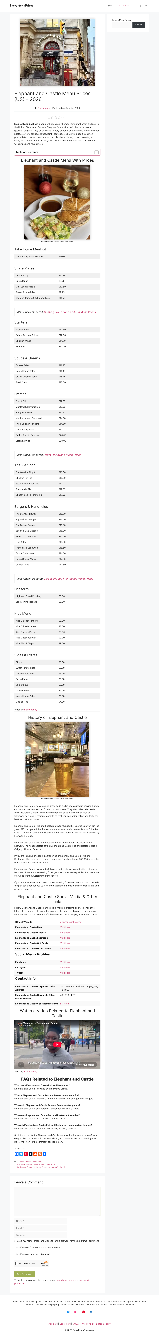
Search (138, 24)
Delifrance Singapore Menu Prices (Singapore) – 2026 (41, 1167)
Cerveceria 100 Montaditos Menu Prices (68, 578)
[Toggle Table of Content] (95, 152)
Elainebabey (30, 709)
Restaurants (37, 1161)
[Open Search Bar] (146, 5)
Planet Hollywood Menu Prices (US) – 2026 (36, 1164)
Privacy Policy (87, 1324)
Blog (139, 6)
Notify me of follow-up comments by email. (39, 1247)
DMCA (76, 1324)
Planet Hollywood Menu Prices (62, 455)
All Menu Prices (122, 6)
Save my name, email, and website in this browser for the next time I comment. (58, 1241)
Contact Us (65, 1324)
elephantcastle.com (70, 922)
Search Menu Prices (121, 20)
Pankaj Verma (44, 108)
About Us (53, 1324)
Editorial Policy (103, 1324)
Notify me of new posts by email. (33, 1254)
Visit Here (65, 927)
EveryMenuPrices (21, 5)
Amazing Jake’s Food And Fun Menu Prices (69, 312)
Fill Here (64, 1003)
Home (109, 6)
